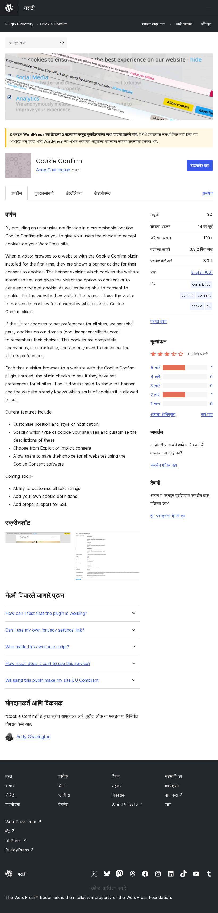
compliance (201, 284)
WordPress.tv (127, 804)
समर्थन (207, 193)
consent (204, 295)
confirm (188, 295)
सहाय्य (116, 785)
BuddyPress (19, 850)
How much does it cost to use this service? (47, 663)
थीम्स (62, 785)
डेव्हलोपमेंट (102, 193)
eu (209, 306)
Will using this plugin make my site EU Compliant (52, 680)
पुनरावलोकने (44, 193)
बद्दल (8, 776)
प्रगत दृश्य (158, 321)
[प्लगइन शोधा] (61, 42)
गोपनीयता (12, 804)
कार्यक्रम (172, 785)
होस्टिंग (10, 795)
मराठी (22, 874)
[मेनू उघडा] (209, 8)
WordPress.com (23, 821)
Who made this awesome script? (37, 646)
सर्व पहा (207, 414)
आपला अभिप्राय (162, 414)
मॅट (10, 831)
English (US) (202, 272)
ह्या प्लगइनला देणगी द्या (167, 515)
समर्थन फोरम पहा (163, 465)
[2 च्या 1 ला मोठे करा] (63, 539)
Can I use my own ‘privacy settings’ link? (44, 630)
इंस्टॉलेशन (74, 193)
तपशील (16, 193)
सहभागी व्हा (173, 776)
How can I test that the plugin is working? (46, 613)
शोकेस (63, 776)
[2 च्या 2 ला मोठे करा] (133, 539)
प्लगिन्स (64, 795)
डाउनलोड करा (199, 165)
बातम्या (10, 785)
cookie (196, 306)
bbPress (16, 840)
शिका (116, 776)
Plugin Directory (19, 24)
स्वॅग (168, 804)
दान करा (174, 795)
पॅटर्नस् (63, 804)
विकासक (118, 795)
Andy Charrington (53, 169)
